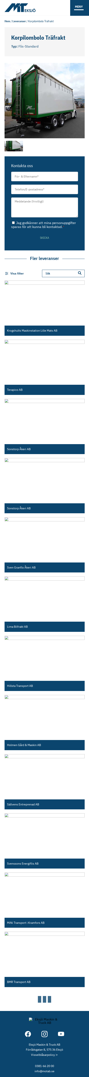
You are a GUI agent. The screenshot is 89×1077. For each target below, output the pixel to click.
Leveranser (19, 21)
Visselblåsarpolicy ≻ (44, 1055)
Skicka (44, 238)
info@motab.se (44, 1071)
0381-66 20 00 (44, 1066)
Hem (7, 21)
